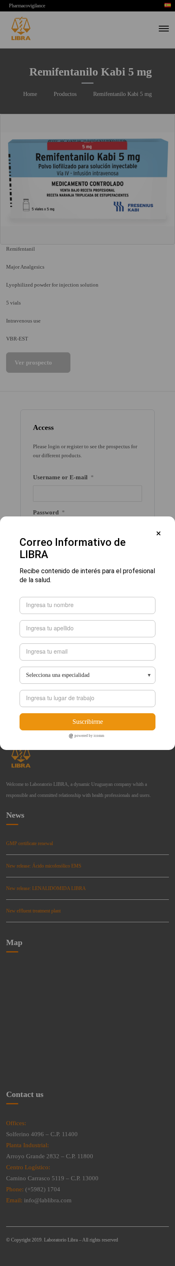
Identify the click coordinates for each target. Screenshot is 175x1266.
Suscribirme (87, 721)
